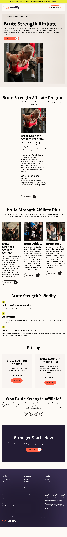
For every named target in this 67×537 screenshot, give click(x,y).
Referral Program (6, 503)
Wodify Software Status (29, 500)
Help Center (26, 498)
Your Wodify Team (49, 481)
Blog (3, 498)
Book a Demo (55, 7)
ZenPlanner (26, 481)
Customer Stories (5, 502)
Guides (3, 500)
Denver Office (23, 517)
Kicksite (25, 489)
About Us (47, 479)
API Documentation (6, 487)
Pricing (3, 481)
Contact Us (47, 485)
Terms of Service (50, 517)
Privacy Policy (42, 517)
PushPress (26, 479)
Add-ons (4, 483)
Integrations (4, 485)
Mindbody (26, 483)
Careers (47, 483)
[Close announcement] (64, 1)
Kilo (24, 485)
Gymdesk (26, 487)
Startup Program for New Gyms (9, 505)
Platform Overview (6, 479)
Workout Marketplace (9, 16)
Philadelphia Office (32, 517)
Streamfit (26, 491)
